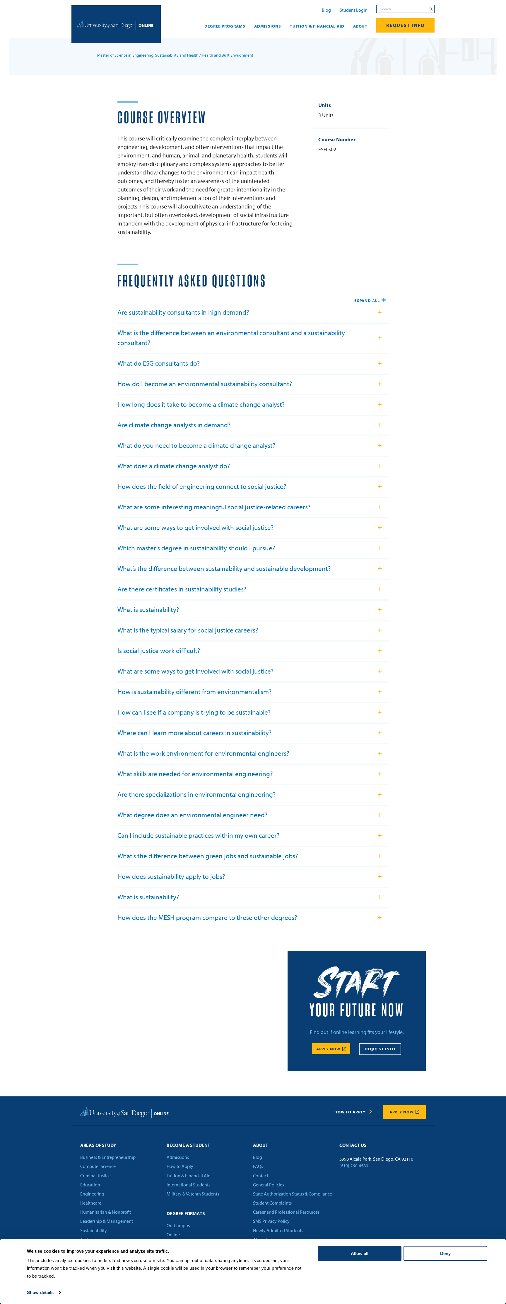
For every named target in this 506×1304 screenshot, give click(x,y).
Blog (326, 10)
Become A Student (188, 1145)
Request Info (405, 25)
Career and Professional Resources (286, 1212)
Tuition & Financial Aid (317, 26)
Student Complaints (272, 1203)
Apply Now (328, 1049)
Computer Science (98, 1166)
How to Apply (349, 1112)
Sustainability (93, 1230)
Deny (445, 1253)
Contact (260, 1175)
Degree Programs (224, 26)
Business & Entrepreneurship (108, 1157)
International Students (188, 1185)
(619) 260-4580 (353, 1166)
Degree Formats (186, 1213)
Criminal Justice (95, 1175)
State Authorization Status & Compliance (292, 1194)
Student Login (353, 10)
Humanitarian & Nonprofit (105, 1212)
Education (90, 1185)
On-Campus (178, 1226)
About (360, 26)
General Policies (268, 1185)
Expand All (367, 300)
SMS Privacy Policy (271, 1221)
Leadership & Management (106, 1221)
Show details (40, 1292)
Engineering (92, 1194)
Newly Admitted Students (278, 1230)
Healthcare (90, 1203)
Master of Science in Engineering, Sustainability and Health (148, 55)
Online (173, 1235)
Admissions (267, 26)
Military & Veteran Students (193, 1194)
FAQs (258, 1166)
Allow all (359, 1253)
